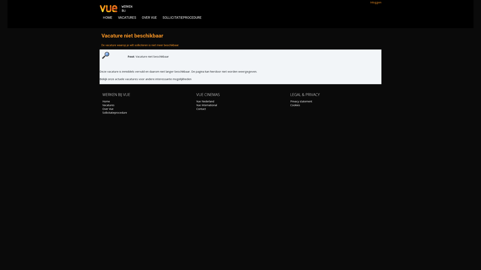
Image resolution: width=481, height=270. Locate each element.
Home (106, 101)
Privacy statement (301, 101)
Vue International (206, 105)
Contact (201, 109)
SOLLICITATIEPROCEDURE (182, 18)
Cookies (295, 105)
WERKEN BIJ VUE (116, 94)
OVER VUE (149, 18)
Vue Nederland (205, 101)
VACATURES (127, 18)
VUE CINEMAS (208, 94)
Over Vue (107, 109)
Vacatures (108, 105)
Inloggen (375, 2)
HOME (107, 18)
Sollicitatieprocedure (114, 112)
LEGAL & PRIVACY (305, 94)
